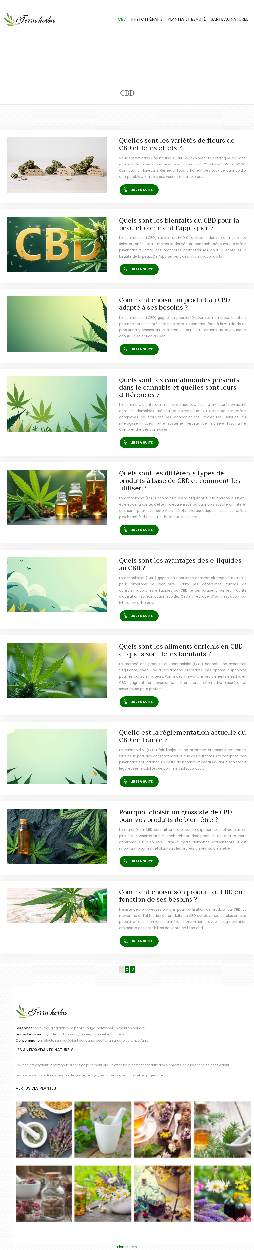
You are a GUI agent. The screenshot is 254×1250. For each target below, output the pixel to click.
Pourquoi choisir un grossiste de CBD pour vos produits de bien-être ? (175, 816)
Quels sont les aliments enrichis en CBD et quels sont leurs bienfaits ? (181, 650)
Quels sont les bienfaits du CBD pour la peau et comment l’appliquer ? (179, 224)
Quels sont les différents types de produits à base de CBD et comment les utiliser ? (179, 480)
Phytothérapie (147, 19)
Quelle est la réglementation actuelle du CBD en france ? (182, 736)
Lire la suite (141, 189)
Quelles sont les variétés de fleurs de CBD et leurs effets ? (177, 144)
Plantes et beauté (187, 19)
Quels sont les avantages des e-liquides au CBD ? (180, 564)
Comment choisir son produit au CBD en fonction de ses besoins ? (180, 896)
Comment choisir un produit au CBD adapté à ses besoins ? (174, 304)
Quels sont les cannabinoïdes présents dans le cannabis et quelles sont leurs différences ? (179, 387)
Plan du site (127, 1246)
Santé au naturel (229, 19)
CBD (122, 19)
